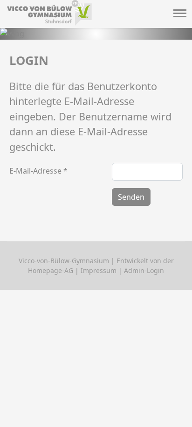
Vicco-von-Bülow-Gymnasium (64, 260)
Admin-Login (144, 270)
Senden (131, 197)
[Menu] (179, 14)
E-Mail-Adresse (38, 171)
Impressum (99, 270)
